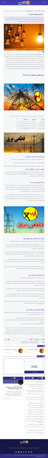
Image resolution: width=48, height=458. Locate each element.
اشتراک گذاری (6, 339)
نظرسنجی (31, 448)
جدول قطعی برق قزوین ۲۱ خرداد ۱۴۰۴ (33, 75)
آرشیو (38, 448)
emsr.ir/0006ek (40, 339)
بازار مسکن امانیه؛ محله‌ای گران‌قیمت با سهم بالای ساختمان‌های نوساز (34, 421)
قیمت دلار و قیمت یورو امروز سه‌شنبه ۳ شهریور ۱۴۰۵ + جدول (34, 394)
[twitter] (31, 452)
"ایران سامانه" (5, 455)
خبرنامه (27, 448)
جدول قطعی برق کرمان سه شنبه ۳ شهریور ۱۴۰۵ (35, 412)
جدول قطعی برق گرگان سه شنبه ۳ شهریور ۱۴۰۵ (35, 414)
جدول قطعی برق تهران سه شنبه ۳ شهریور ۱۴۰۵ (35, 424)
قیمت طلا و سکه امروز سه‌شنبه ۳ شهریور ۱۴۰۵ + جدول (34, 397)
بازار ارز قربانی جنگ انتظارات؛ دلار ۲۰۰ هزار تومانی (35, 403)
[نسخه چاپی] (27, 11)
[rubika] (19, 452)
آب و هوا (23, 448)
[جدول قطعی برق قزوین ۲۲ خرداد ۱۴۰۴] (41, 351)
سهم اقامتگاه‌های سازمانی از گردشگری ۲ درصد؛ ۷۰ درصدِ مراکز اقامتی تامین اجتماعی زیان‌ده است (34, 385)
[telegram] (26, 452)
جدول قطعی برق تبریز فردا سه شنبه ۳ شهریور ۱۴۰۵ (35, 410)
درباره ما (15, 448)
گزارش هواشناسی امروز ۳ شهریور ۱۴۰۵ (37, 388)
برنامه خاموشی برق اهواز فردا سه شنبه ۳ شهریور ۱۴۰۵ (34, 416)
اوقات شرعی (19, 448)
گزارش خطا (34, 339)
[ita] (29, 452)
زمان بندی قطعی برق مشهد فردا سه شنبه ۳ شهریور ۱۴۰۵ (34, 427)
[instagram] (24, 452)
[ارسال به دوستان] (31, 11)
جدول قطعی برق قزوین (34, 342)
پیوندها (35, 448)
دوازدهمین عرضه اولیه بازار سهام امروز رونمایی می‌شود (34, 400)
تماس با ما (11, 448)
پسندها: (29, 339)
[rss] (16, 452)
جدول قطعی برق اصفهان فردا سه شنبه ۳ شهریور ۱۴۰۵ (34, 418)
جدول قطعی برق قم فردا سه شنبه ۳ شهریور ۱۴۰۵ (35, 430)
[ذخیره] (29, 11)
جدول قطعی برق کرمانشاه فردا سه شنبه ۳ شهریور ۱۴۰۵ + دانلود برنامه (34, 433)
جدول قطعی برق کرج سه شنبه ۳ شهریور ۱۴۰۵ (36, 407)
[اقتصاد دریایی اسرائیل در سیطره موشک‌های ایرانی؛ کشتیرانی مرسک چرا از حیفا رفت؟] (20, 382)
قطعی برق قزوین (25, 342)
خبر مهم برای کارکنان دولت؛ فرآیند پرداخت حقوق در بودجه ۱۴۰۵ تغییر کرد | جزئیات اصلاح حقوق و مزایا (34, 391)
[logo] (24, 3)
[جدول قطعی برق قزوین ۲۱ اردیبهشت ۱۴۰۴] (20, 351)
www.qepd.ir (24, 174)
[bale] (21, 452)
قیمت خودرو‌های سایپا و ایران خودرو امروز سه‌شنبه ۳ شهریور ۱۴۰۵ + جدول (34, 381)
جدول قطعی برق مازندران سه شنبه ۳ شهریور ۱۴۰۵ (35, 405)
